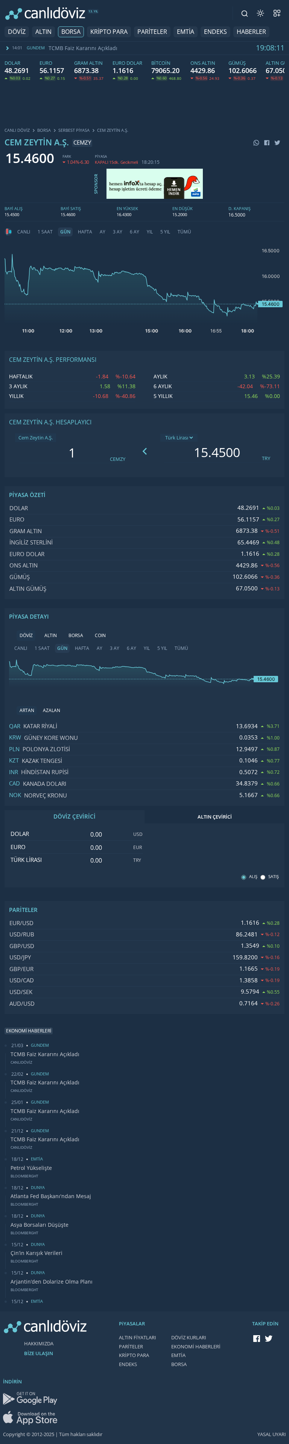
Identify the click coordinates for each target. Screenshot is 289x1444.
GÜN (65, 232)
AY (102, 232)
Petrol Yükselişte (31, 1168)
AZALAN (51, 710)
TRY (266, 458)
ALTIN (43, 31)
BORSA (71, 31)
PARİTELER (152, 31)
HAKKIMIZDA (38, 1343)
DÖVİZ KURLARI (188, 1337)
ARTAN (27, 710)
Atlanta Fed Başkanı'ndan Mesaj (51, 1196)
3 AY (117, 232)
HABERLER (251, 31)
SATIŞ (273, 876)
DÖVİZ (17, 31)
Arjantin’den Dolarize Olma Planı (52, 1282)
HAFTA (85, 232)
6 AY (134, 232)
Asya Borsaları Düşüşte (39, 1225)
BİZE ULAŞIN (38, 1353)
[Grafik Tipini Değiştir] (8, 232)
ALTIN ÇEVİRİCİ (215, 817)
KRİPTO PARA (109, 31)
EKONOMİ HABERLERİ (196, 1346)
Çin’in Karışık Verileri (36, 1253)
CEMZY (117, 459)
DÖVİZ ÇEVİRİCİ (74, 816)
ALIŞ (253, 876)
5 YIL (165, 232)
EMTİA (185, 31)
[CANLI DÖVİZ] (45, 13)
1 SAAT (45, 232)
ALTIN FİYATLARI (137, 1337)
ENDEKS (215, 31)
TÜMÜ (184, 232)
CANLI (23, 232)
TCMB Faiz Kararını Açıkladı (83, 48)
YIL (150, 232)
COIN (100, 635)
